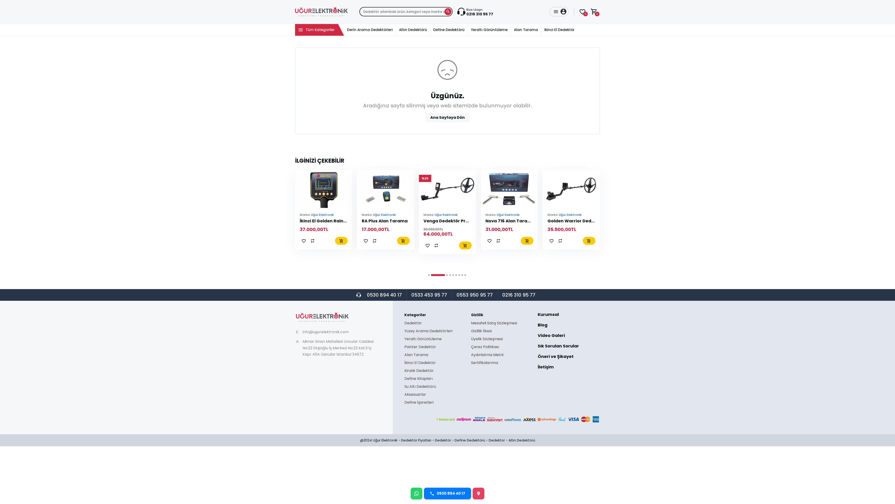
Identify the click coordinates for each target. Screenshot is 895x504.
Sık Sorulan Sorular (558, 346)
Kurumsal (548, 314)
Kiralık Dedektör (419, 371)
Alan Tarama (416, 355)
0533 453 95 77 (429, 295)
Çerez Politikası (485, 347)
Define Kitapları (418, 379)
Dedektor (497, 440)
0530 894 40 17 (384, 295)
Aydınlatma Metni (487, 355)
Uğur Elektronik (260, 215)
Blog (542, 325)
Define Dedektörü (470, 440)
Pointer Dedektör (420, 347)
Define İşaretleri (419, 402)
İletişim (546, 367)
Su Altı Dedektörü (420, 387)
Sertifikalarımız (484, 363)
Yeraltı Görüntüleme (423, 339)
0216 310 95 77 (518, 295)
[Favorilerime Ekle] (242, 241)
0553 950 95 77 (475, 295)
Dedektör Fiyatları (416, 440)
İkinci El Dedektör (420, 363)
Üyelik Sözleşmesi (487, 339)
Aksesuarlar (415, 395)
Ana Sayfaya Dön (447, 117)
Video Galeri (551, 335)
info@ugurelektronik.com (326, 332)
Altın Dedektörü (522, 440)
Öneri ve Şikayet (556, 356)
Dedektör (413, 323)
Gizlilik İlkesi (481, 331)
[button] (429, 275)
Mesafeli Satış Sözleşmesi (494, 323)
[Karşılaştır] (251, 241)
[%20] (385, 188)
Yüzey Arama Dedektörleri (428, 331)
